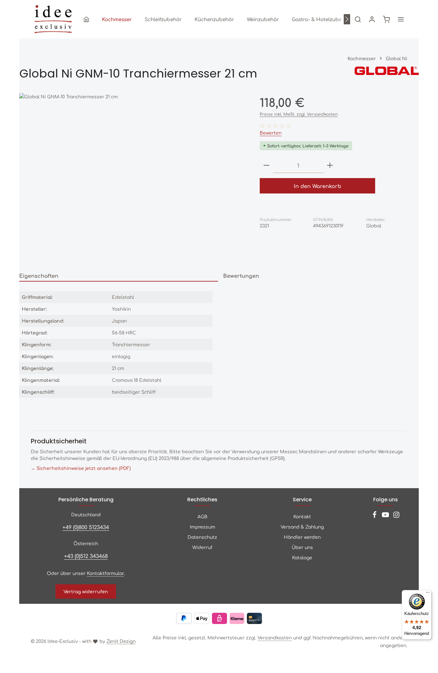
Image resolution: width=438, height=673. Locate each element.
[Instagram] (396, 516)
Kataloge (302, 557)
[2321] (133, 178)
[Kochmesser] (117, 19)
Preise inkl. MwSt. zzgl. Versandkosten (299, 114)
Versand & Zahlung (302, 526)
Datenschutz (202, 537)
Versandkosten (274, 637)
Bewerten (271, 132)
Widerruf (202, 547)
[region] (133, 178)
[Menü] (428, 594)
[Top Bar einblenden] (400, 19)
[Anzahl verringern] (266, 165)
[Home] (86, 19)
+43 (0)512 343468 (86, 555)
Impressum (202, 526)
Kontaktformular (105, 573)
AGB (202, 516)
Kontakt (302, 516)
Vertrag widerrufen (85, 591)
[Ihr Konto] (372, 19)
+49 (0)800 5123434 (86, 526)
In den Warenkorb (317, 185)
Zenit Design (121, 641)
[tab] (118, 276)
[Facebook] (375, 516)
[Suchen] (357, 19)
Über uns (302, 547)
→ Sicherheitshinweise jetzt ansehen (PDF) (81, 468)
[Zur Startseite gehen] (53, 19)
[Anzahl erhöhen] (330, 165)
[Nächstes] (347, 19)
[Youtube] (386, 516)
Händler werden (302, 537)
